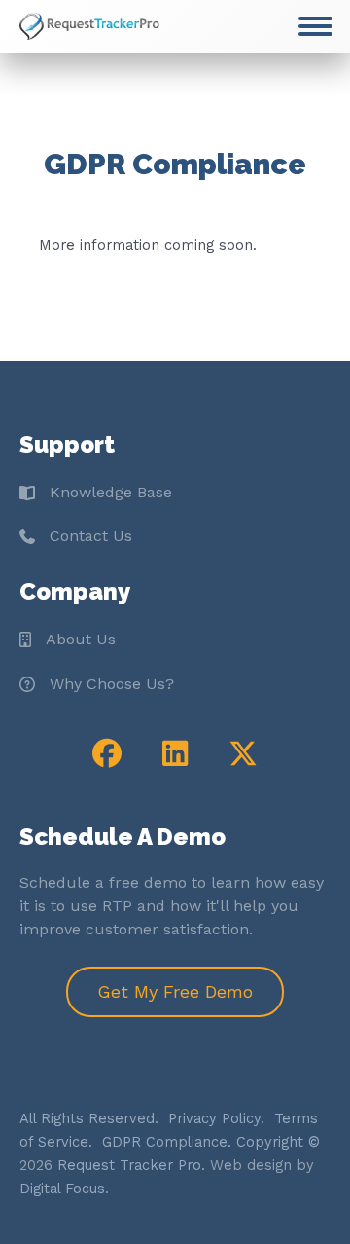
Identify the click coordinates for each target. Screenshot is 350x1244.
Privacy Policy (214, 1118)
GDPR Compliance (165, 1142)
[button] (107, 753)
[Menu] (315, 26)
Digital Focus (62, 1188)
